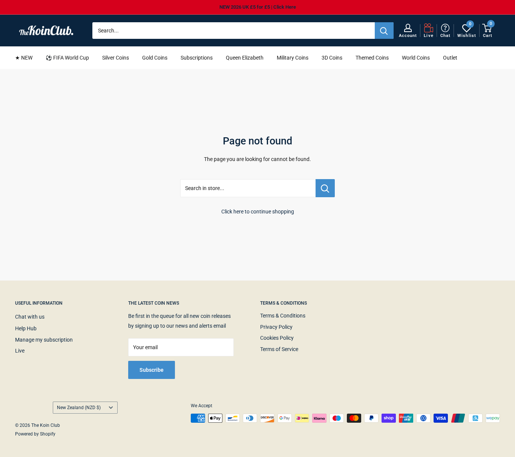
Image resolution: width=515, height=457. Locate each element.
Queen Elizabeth (245, 58)
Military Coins (292, 58)
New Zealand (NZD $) (79, 407)
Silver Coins (115, 58)
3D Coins (332, 58)
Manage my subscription (44, 340)
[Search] (384, 30)
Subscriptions (197, 58)
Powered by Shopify (35, 434)
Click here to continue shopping (257, 212)
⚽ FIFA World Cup (67, 58)
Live (20, 351)
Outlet (450, 58)
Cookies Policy (277, 338)
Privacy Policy (276, 327)
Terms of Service (279, 349)
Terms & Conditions (282, 316)
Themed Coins (372, 58)
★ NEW (23, 58)
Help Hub (26, 328)
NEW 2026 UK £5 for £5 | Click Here (257, 7)
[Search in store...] (325, 188)
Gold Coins (154, 58)
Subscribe (151, 370)
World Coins (416, 58)
